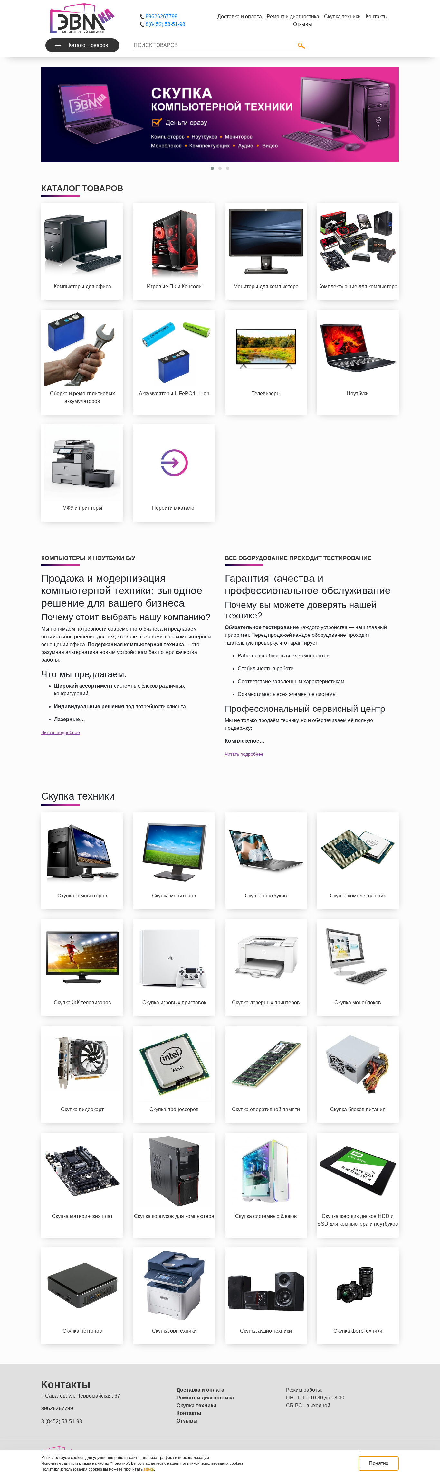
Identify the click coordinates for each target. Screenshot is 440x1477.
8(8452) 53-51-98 (164, 24)
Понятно (378, 1463)
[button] (212, 168)
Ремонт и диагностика (205, 1397)
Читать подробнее (60, 732)
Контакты (189, 1413)
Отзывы (187, 1421)
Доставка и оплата (200, 1390)
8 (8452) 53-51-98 (61, 1421)
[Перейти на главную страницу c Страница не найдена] (82, 18)
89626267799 (160, 16)
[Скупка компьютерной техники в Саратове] (220, 114)
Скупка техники (196, 1405)
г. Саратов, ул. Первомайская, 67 (80, 1395)
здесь (149, 1469)
